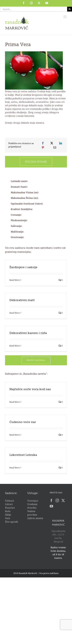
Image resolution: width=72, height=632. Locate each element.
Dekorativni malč (22, 300)
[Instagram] (57, 500)
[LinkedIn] (61, 143)
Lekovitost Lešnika (23, 455)
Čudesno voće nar (22, 422)
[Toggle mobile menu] (65, 17)
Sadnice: (11, 493)
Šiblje (8, 514)
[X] (52, 143)
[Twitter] (63, 500)
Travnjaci (32, 500)
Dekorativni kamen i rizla (28, 333)
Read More (14, 280)
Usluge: (32, 493)
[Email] (55, 147)
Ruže (7, 511)
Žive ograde (11, 521)
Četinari (9, 500)
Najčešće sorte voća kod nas (30, 389)
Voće (7, 518)
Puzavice (10, 507)
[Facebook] (43, 143)
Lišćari (9, 504)
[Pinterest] (43, 147)
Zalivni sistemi (35, 518)
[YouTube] (51, 506)
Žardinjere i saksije (23, 267)
